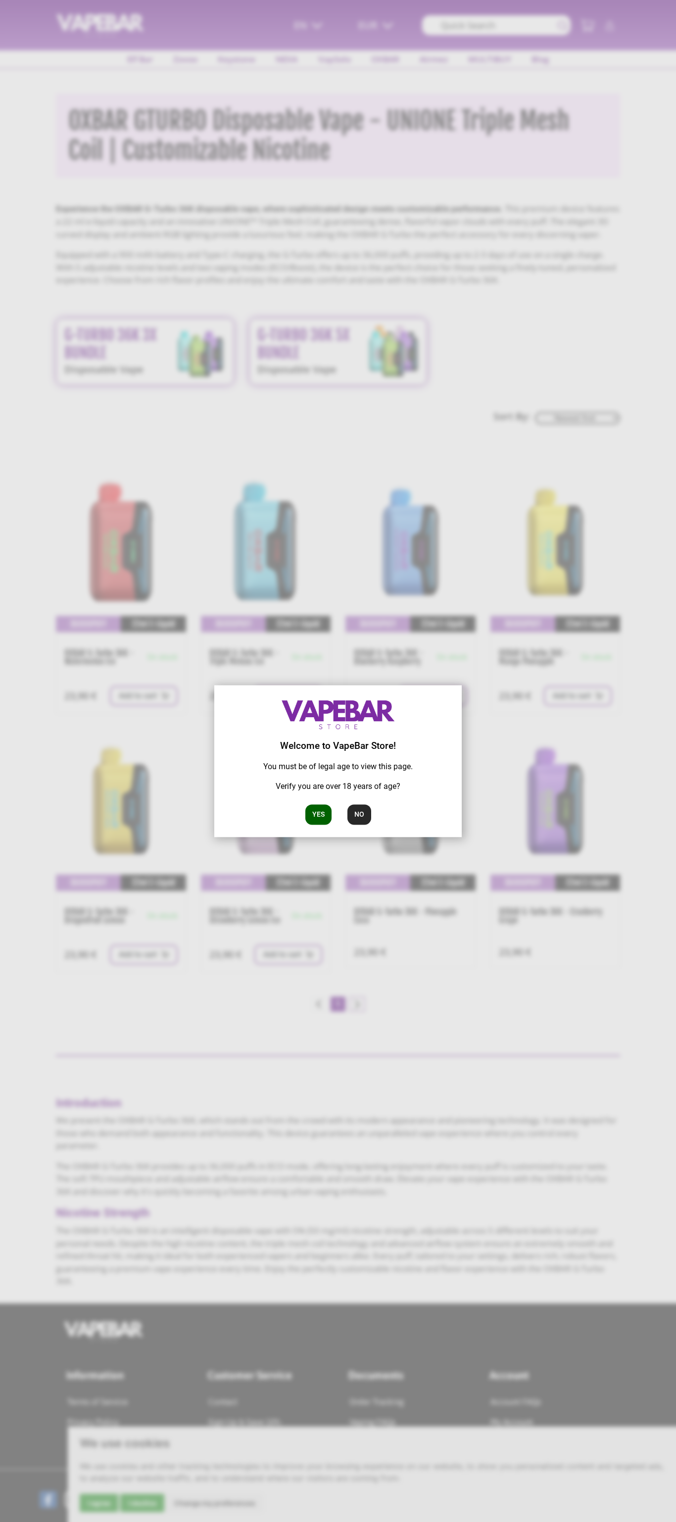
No (359, 814)
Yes (318, 814)
